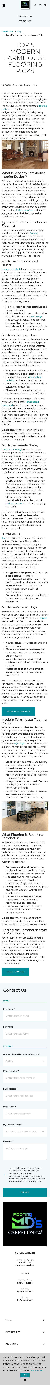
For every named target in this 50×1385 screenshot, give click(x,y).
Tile (3, 538)
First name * (9, 1009)
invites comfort (24, 210)
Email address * (10, 1089)
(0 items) (45, 5)
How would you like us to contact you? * (21, 1054)
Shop (9, 1320)
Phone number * (11, 1071)
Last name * (8, 1027)
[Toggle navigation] (4, 5)
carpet (43, 618)
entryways (36, 316)
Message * (8, 1141)
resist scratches (14, 503)
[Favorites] (40, 5)
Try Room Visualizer (18, 711)
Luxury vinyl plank (11, 269)
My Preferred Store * (12, 1125)
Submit (25, 1192)
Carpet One (7, 31)
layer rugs (19, 743)
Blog (19, 31)
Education (12, 1344)
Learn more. (36, 1370)
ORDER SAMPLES (15, 971)
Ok (25, 1375)
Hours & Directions (25, 1265)
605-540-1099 (25, 21)
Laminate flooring (11, 449)
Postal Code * (9, 1107)
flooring (34, 233)
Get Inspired (13, 1332)
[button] (35, 5)
